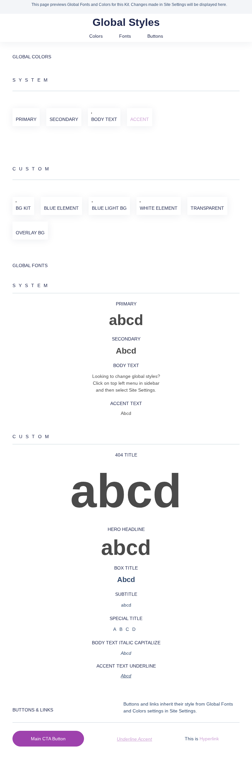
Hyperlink (209, 738)
